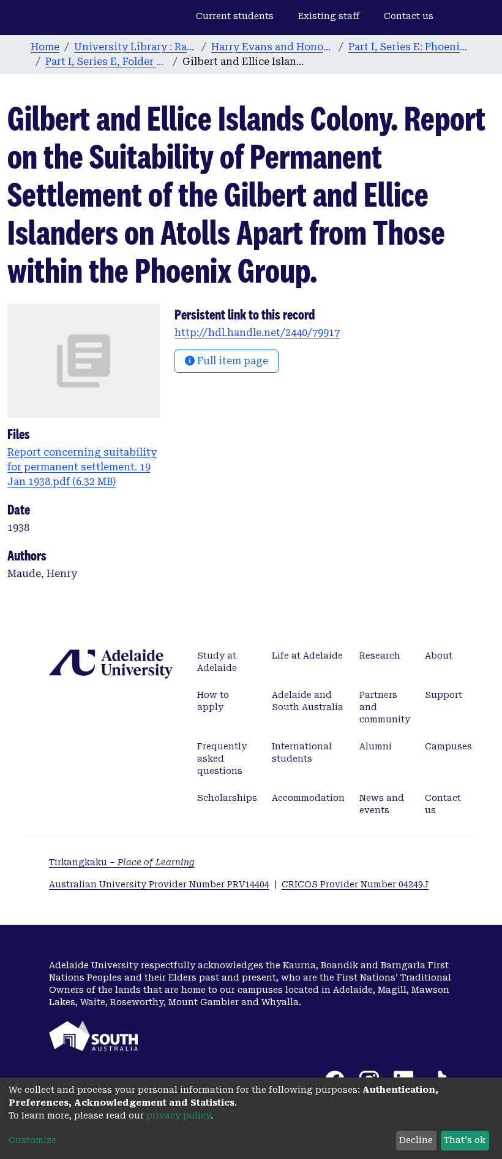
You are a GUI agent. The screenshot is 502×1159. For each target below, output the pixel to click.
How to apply (213, 701)
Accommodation (308, 798)
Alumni (375, 746)
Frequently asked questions (222, 758)
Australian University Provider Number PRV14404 (159, 884)
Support (443, 695)
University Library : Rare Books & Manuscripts (135, 47)
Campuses (448, 746)
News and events (381, 804)
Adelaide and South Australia (307, 701)
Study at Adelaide (217, 662)
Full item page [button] (231, 361)
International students (302, 752)
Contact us (408, 16)
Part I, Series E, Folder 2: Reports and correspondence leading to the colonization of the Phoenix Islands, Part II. (106, 61)
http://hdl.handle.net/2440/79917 (257, 333)
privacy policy (178, 1115)
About (438, 655)
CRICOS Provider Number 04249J (355, 884)
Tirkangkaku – (122, 862)
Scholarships (227, 798)
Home (45, 47)
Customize (32, 1140)
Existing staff (328, 16)
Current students (235, 16)
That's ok (464, 1140)
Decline (416, 1140)
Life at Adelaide (307, 655)
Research (379, 655)
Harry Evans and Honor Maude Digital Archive (272, 47)
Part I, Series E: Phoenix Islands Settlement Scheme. (409, 47)
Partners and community (384, 707)
